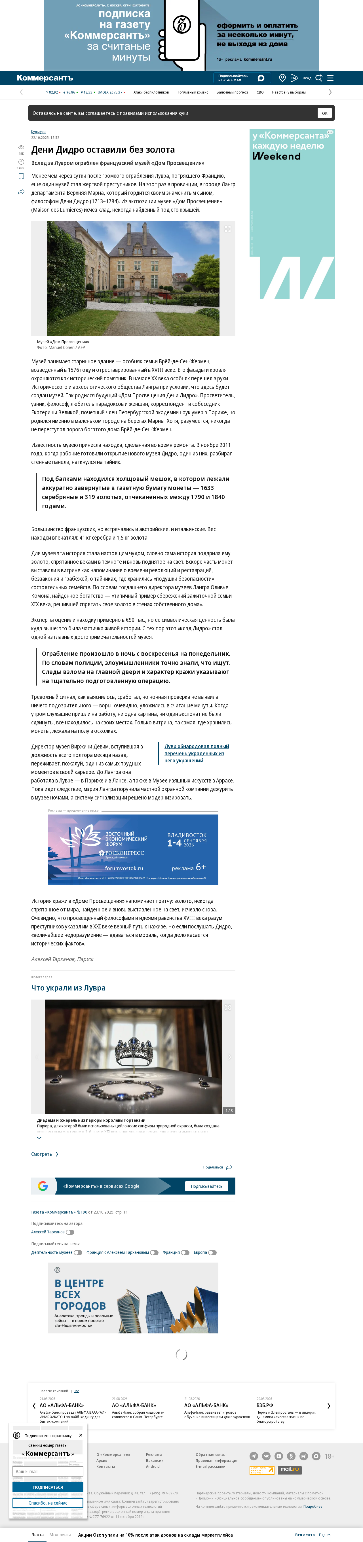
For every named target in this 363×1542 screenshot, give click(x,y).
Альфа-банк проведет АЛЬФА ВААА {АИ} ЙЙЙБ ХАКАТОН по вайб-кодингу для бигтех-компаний (73, 1417)
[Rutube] (303, 1456)
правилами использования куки (154, 113)
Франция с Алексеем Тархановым (117, 1252)
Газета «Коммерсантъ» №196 (59, 1212)
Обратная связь (210, 1454)
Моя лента (60, 1535)
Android (153, 1466)
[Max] (316, 1456)
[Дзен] (279, 1456)
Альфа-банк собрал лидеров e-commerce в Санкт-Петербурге (138, 1414)
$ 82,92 (52, 92)
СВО (260, 92)
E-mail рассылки (210, 1466)
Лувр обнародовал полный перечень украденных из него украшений (196, 753)
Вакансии (155, 1460)
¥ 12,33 (86, 92)
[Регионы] (282, 78)
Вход (307, 77)
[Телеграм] (254, 1456)
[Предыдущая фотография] (37, 1057)
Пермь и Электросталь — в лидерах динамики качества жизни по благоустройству (286, 1417)
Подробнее (312, 1506)
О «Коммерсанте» (113, 1454)
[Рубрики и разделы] (330, 78)
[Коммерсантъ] (45, 78)
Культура (38, 131)
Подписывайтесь (207, 1186)
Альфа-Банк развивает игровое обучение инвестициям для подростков (217, 1414)
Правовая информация (217, 1460)
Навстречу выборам (289, 92)
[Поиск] (319, 78)
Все (76, 1391)
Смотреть (42, 1154)
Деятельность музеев (52, 1252)
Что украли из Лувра (68, 987)
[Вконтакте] (266, 1456)
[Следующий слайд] (329, 1406)
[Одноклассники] (291, 1456)
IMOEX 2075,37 (110, 92)
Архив (101, 1460)
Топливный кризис (193, 92)
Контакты (105, 1466)
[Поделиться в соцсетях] (21, 191)
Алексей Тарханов (48, 1232)
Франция (171, 1252)
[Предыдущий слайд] (34, 1406)
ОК (325, 113)
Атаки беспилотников (151, 92)
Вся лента (305, 1534)
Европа (200, 1252)
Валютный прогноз (232, 92)
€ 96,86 (69, 92)
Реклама (154, 1454)
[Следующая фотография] (229, 1057)
